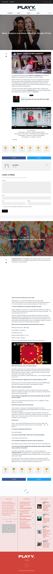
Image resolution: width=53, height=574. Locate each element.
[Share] (6, 53)
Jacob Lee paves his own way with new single (35, 99)
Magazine (22, 97)
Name (3, 195)
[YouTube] (50, 2)
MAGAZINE (10, 13)
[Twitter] (45, 2)
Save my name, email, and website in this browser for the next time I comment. (18, 206)
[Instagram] (47, 2)
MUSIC (18, 13)
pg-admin (15, 165)
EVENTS (28, 13)
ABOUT (38, 13)
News (26, 97)
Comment (4, 180)
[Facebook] (43, 2)
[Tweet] (6, 56)
